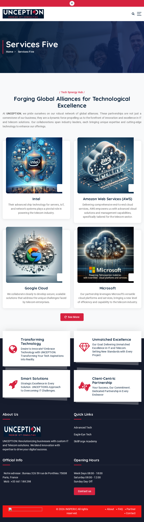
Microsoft (108, 288)
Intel (36, 199)
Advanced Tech (83, 427)
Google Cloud (36, 288)
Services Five (26, 51)
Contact (131, 513)
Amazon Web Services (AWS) (107, 199)
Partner (131, 509)
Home (9, 51)
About (110, 509)
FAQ (120, 509)
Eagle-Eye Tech (83, 434)
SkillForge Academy (85, 441)
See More (73, 317)
